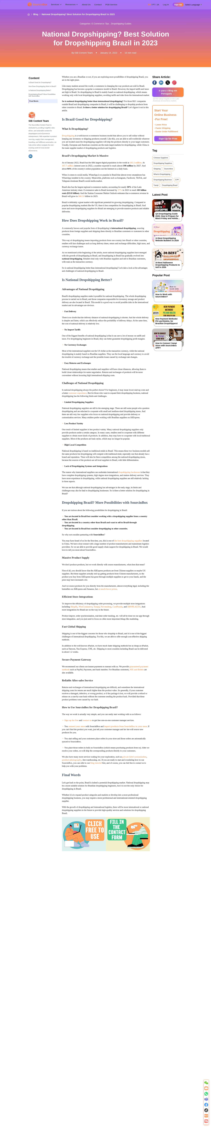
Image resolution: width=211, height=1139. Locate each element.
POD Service (111, 5)
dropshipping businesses (129, 472)
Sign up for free (71, 720)
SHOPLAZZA (134, 607)
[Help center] (206, 1117)
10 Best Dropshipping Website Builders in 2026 (167, 239)
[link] (28, 14)
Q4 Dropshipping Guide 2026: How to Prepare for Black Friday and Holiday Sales (167, 216)
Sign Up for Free (168, 138)
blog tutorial (96, 763)
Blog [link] (35, 14)
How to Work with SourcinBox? (163, 295)
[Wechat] (206, 1084)
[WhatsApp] (206, 1095)
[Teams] (206, 1100)
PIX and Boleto (137, 669)
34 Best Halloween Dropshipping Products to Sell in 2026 (167, 265)
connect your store (76, 726)
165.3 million (136, 162)
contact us (87, 720)
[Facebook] (206, 1106)
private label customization (134, 757)
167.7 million (68, 166)
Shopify (74, 607)
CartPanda (118, 607)
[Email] (206, 1089)
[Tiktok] (206, 1111)
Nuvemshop (106, 607)
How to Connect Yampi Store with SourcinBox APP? (166, 345)
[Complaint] (206, 1122)
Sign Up (178, 5)
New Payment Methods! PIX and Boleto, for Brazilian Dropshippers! (166, 321)
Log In (166, 5)
